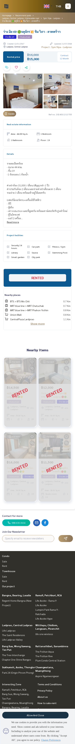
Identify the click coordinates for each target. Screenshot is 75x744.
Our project (8, 586)
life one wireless (44, 634)
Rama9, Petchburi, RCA (48, 595)
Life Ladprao (9, 630)
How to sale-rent (47, 703)
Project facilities (15, 235)
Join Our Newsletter (13, 531)
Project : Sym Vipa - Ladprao (57, 46)
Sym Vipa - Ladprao (51, 18)
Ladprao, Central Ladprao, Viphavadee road (20, 18)
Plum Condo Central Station (50, 660)
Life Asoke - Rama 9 (46, 600)
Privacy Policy (45, 690)
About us (43, 696)
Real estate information (19, 124)
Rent (4, 565)
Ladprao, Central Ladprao (17, 625)
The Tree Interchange (13, 655)
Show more (38, 323)
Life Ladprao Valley (12, 639)
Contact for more (12, 515)
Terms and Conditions (50, 684)
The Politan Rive (44, 656)
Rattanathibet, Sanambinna (51, 646)
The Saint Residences (13, 635)
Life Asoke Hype (43, 618)
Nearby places (12, 294)
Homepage (6, 15)
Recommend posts (23, 15)
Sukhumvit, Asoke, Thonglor (18, 667)
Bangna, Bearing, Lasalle (16, 595)
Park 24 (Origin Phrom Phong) (18, 672)
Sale (4, 561)
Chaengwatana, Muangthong (17, 702)
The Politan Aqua (44, 651)
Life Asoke (41, 605)
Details (10, 153)
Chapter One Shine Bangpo (16, 659)
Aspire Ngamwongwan (47, 676)
